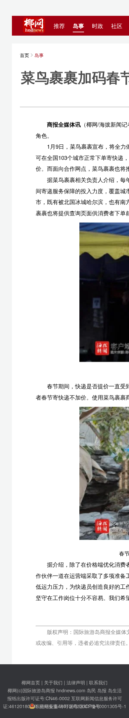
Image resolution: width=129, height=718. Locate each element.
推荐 (59, 26)
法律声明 (75, 682)
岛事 (78, 26)
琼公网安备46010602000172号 (67, 706)
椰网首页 (31, 682)
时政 (97, 26)
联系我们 (98, 682)
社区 (116, 26)
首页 (24, 54)
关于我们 (53, 682)
